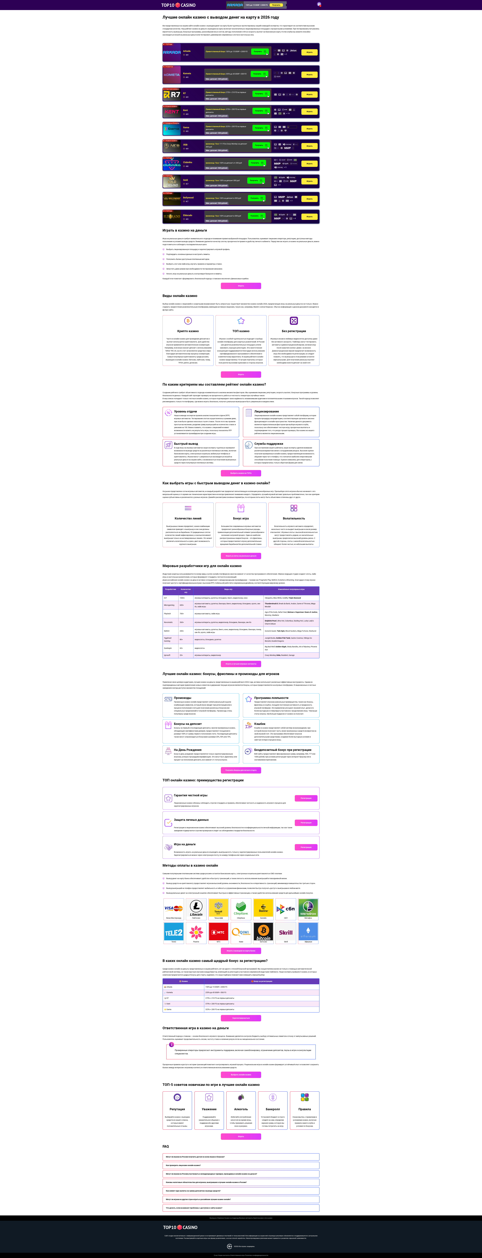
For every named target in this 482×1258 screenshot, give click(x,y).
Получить (276, 5)
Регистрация (306, 798)
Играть (310, 52)
